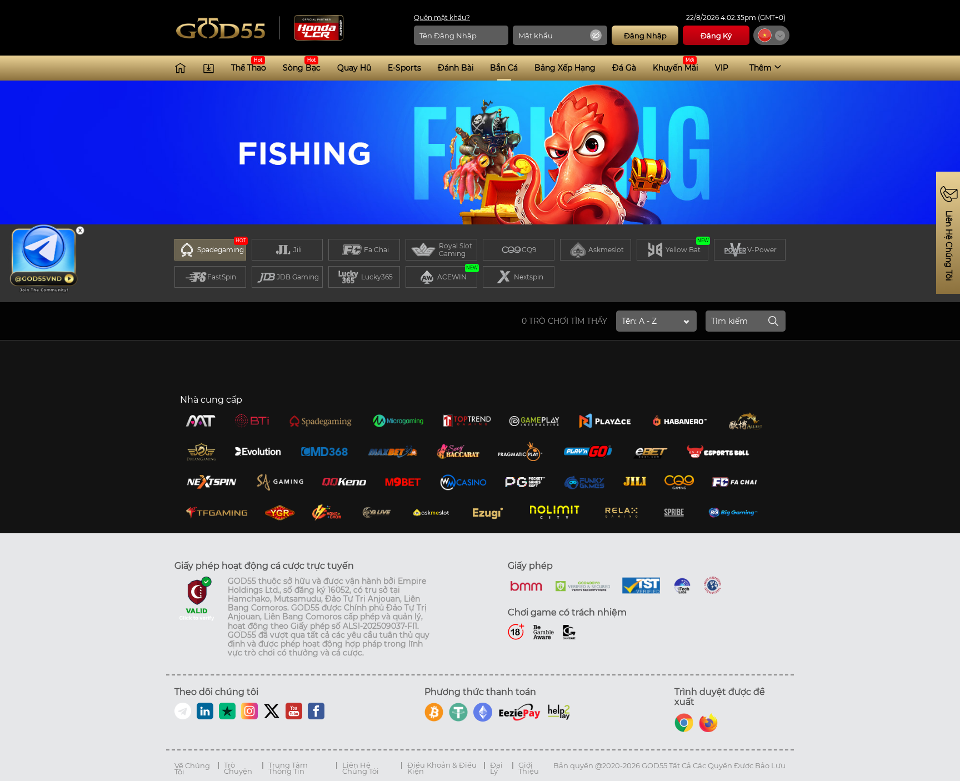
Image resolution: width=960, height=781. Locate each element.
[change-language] (771, 35)
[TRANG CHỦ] (180, 68)
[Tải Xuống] (208, 68)
